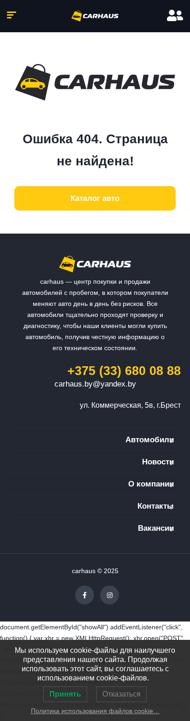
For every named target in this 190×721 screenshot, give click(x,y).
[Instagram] (109, 595)
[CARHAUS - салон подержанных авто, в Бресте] (95, 16)
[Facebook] (84, 595)
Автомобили (149, 439)
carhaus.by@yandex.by (95, 384)
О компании (151, 484)
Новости (158, 461)
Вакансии (156, 528)
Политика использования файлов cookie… (95, 711)
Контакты (155, 506)
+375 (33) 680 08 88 (124, 371)
